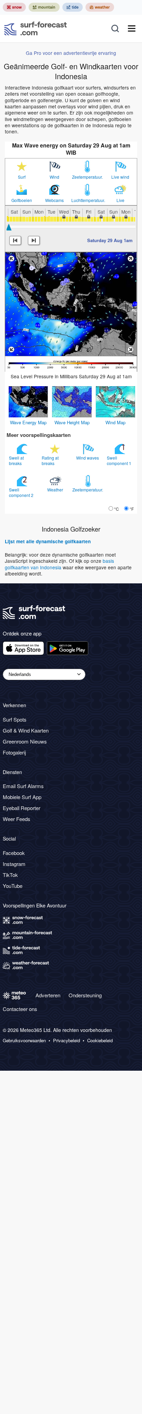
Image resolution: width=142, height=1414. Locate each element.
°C (116, 509)
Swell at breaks (16, 460)
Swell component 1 (119, 460)
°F (132, 509)
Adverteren (48, 995)
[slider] (9, 227)
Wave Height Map (72, 422)
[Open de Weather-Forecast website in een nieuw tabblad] (99, 7)
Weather (55, 489)
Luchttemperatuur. (87, 200)
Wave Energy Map (28, 422)
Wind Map (115, 422)
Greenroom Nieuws (25, 741)
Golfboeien (21, 200)
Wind (54, 177)
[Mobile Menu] (131, 28)
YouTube (12, 885)
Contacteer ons (20, 1008)
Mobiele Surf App (22, 796)
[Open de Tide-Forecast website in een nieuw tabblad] (72, 7)
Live (120, 200)
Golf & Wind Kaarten (26, 730)
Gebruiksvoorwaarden (24, 1040)
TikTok (10, 874)
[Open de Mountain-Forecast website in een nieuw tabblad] (44, 7)
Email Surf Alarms (23, 785)
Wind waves (88, 458)
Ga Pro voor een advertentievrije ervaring (71, 52)
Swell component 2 (21, 492)
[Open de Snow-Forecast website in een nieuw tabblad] (14, 7)
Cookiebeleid (100, 1040)
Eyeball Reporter (21, 807)
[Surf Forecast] (35, 28)
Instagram (14, 863)
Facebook (14, 852)
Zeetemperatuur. (87, 177)
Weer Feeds (16, 818)
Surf (22, 177)
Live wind (120, 177)
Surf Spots (15, 719)
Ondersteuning (85, 995)
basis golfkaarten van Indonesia (59, 563)
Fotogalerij (14, 752)
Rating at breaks (50, 460)
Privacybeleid (66, 1040)
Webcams (54, 200)
